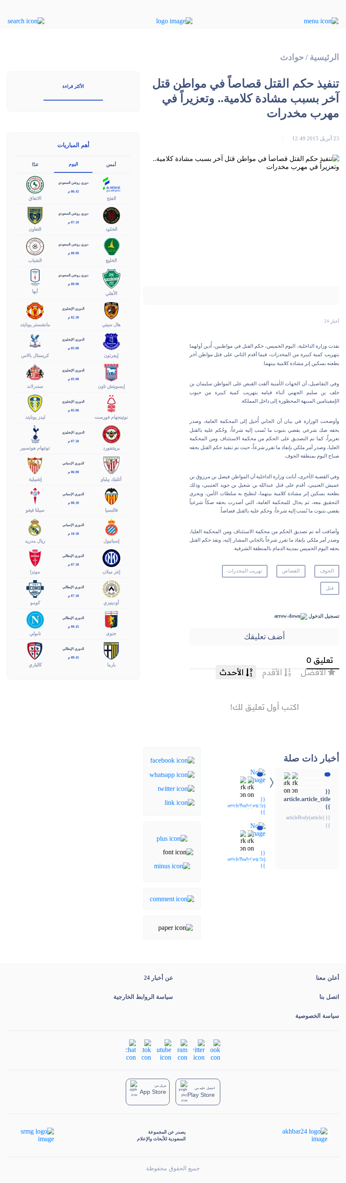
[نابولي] (35, 619)
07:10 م (73, 222)
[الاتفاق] (35, 184)
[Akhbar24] (298, 1135)
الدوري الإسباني (73, 463)
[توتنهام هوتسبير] (35, 433)
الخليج (111, 260)
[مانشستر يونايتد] (35, 309)
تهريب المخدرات (244, 571)
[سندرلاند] (35, 371)
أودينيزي (111, 602)
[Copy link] (180, 802)
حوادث (292, 57)
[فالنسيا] (111, 495)
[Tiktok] (146, 1049)
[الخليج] (111, 245)
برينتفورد (111, 447)
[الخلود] (111, 214)
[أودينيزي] (111, 588)
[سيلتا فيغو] (35, 495)
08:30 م (73, 503)
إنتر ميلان (111, 571)
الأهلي (111, 293)
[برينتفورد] (111, 433)
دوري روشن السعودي (73, 183)
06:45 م (73, 192)
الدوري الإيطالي (73, 556)
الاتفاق (35, 198)
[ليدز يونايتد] (35, 402)
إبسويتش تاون (111, 386)
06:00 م (73, 472)
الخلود (111, 229)
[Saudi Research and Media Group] (36, 1135)
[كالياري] (35, 650)
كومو (35, 602)
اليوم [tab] (73, 163)
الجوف (327, 571)
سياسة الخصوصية (317, 1016)
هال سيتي (111, 324)
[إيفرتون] (111, 340)
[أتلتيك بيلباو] (111, 464)
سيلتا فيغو (35, 509)
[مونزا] (35, 557)
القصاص (291, 571)
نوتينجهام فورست (111, 417)
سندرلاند (35, 386)
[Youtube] (164, 1049)
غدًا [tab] (35, 164)
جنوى (111, 633)
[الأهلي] (111, 277)
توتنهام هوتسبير (35, 447)
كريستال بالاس (35, 355)
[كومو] (35, 588)
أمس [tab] (111, 164)
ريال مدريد (35, 540)
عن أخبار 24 (158, 978)
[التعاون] (35, 214)
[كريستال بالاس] (35, 340)
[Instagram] (182, 1049)
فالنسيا (111, 509)
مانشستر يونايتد (35, 324)
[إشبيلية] (35, 464)
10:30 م (73, 534)
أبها (35, 291)
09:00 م (73, 253)
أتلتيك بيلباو (111, 479)
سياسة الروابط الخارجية (143, 997)
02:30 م (73, 317)
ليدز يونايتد (35, 417)
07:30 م (73, 441)
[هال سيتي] (111, 309)
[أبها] (35, 276)
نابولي (35, 633)
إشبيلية (35, 479)
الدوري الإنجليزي (73, 309)
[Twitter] (176, 788)
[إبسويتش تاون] (111, 371)
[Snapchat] (131, 1049)
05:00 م (73, 348)
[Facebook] (172, 759)
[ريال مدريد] (35, 526)
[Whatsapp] (172, 773)
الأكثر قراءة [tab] (73, 86)
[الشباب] (35, 245)
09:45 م (73, 627)
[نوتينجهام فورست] (111, 402)
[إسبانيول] (111, 526)
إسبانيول (111, 540)
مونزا (35, 571)
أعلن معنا (327, 978)
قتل (330, 588)
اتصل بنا (329, 997)
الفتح (111, 198)
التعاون (35, 229)
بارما (111, 664)
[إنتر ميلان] (111, 557)
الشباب (35, 260)
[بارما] (111, 650)
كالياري (35, 664)
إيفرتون (111, 355)
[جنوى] (111, 619)
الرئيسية (324, 57)
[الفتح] (111, 184)
